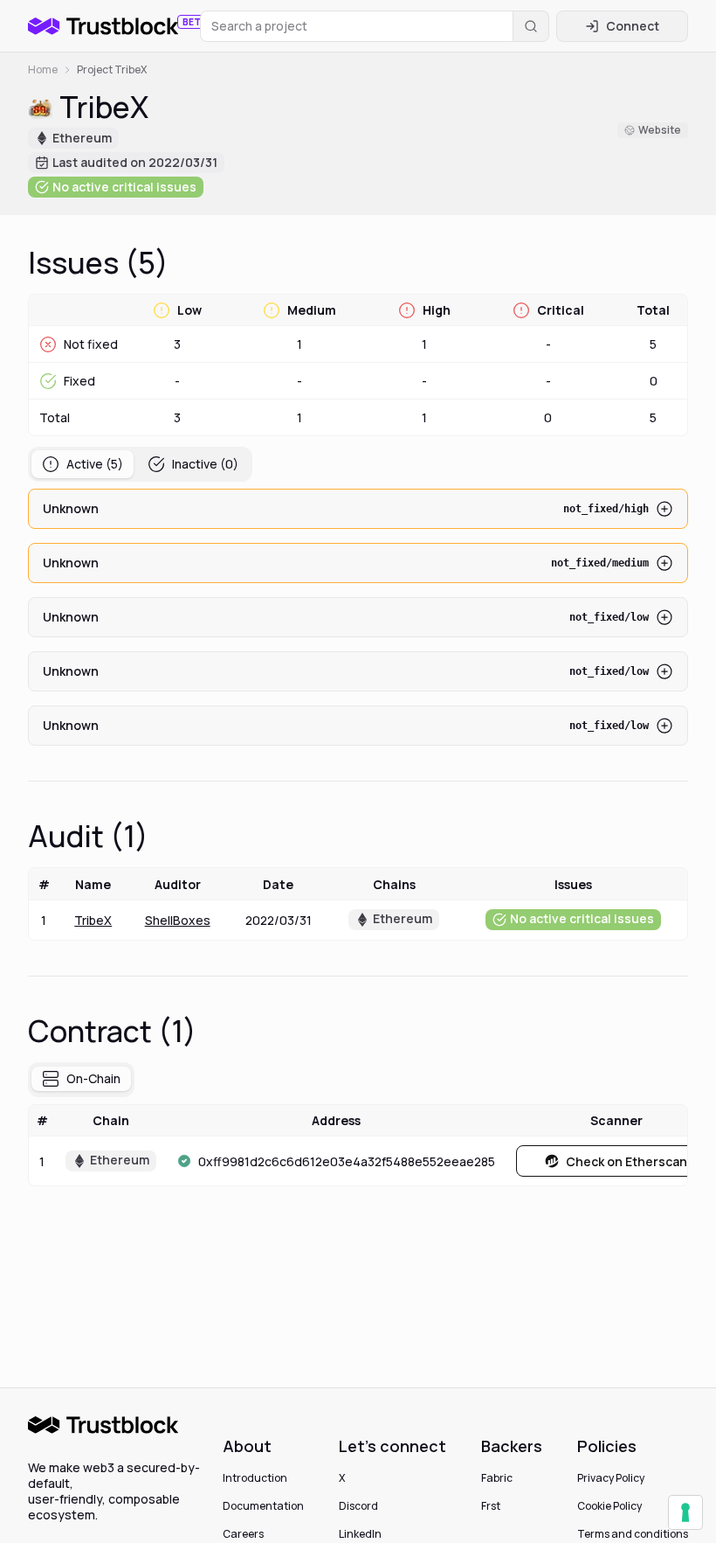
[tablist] (140, 464)
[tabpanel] (358, 617)
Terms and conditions (632, 1534)
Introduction (255, 1478)
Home (43, 70)
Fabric (497, 1478)
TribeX (93, 920)
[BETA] (103, 26)
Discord (358, 1506)
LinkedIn (360, 1534)
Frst (490, 1506)
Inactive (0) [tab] (205, 463)
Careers (243, 1534)
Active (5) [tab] (94, 463)
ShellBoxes (177, 920)
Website (659, 129)
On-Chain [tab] (93, 1078)
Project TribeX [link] (112, 70)
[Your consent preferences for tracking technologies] (685, 1512)
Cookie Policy (609, 1506)
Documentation (263, 1506)
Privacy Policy (610, 1478)
